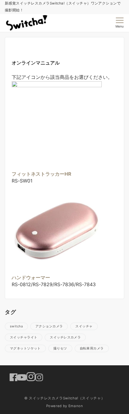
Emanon (75, 406)
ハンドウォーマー (31, 277)
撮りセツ (60, 348)
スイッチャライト (23, 337)
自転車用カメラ (92, 348)
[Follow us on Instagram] (34, 377)
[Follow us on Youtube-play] (21, 377)
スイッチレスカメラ (65, 337)
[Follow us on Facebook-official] (13, 377)
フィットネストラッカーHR (41, 174)
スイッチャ (83, 326)
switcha (16, 326)
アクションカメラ (49, 326)
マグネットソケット (25, 348)
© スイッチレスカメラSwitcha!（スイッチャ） (64, 398)
